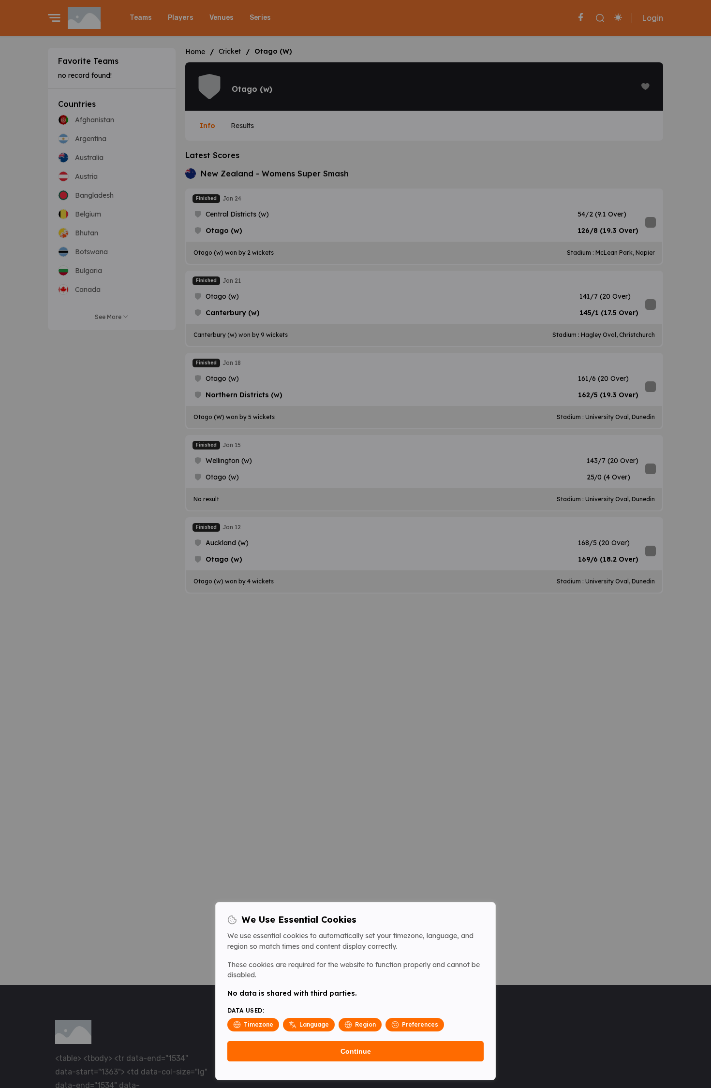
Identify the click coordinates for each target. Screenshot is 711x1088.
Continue (356, 1051)
